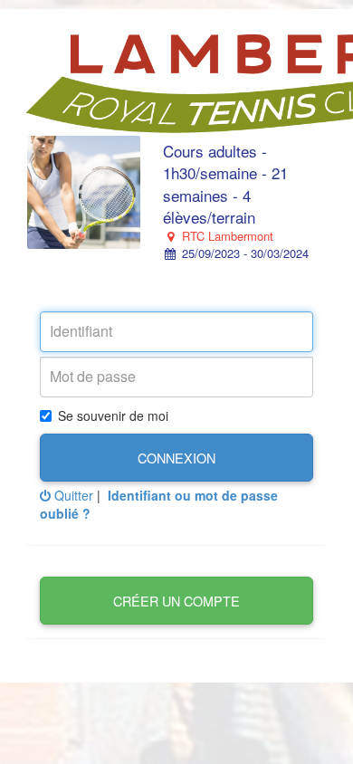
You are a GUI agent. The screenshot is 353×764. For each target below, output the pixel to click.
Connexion (176, 457)
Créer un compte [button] (176, 600)
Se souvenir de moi (113, 415)
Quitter (72, 495)
